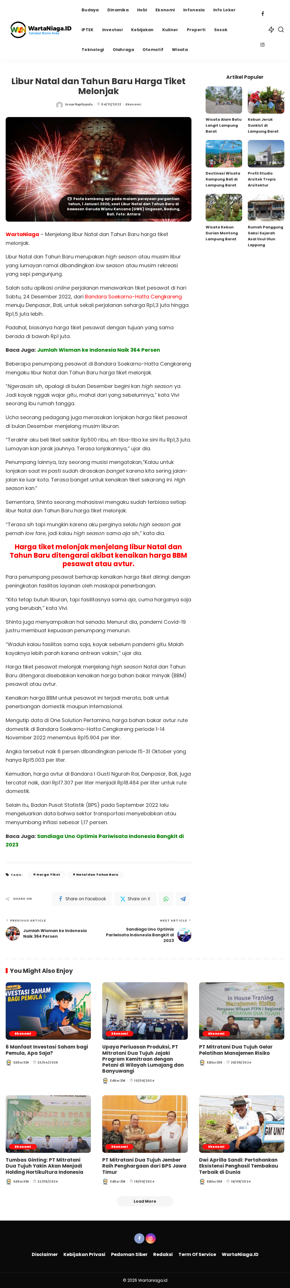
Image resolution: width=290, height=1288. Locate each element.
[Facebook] (262, 14)
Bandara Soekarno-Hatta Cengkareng (133, 296)
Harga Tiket (48, 874)
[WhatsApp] (166, 899)
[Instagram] (262, 45)
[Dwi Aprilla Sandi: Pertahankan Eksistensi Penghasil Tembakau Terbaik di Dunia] (241, 1124)
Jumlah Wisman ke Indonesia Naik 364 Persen (98, 349)
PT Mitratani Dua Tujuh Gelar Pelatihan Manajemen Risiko (236, 1049)
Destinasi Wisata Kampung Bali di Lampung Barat (223, 179)
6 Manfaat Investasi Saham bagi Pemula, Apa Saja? (47, 1049)
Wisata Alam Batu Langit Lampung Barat (224, 125)
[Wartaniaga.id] (39, 30)
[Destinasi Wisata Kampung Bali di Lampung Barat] (224, 153)
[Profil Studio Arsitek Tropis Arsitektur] (266, 153)
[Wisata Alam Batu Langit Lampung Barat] (224, 100)
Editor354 (21, 1062)
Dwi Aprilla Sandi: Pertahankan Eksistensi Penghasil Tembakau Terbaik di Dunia (238, 1166)
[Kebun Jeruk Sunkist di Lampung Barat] (266, 100)
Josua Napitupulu (79, 104)
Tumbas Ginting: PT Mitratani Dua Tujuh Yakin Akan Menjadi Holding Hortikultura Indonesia (44, 1166)
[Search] (281, 30)
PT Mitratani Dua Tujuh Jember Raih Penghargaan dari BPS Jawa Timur (144, 1166)
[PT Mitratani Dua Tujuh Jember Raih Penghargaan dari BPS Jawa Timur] (144, 1124)
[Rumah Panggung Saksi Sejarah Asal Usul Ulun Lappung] (266, 207)
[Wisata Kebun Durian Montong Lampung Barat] (224, 207)
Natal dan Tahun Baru (97, 874)
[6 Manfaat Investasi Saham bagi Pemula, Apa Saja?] (48, 1011)
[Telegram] (183, 899)
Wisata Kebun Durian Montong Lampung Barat (222, 233)
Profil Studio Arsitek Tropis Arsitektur (262, 179)
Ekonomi (133, 104)
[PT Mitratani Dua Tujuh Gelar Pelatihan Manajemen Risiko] (241, 1011)
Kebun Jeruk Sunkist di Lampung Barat (263, 125)
